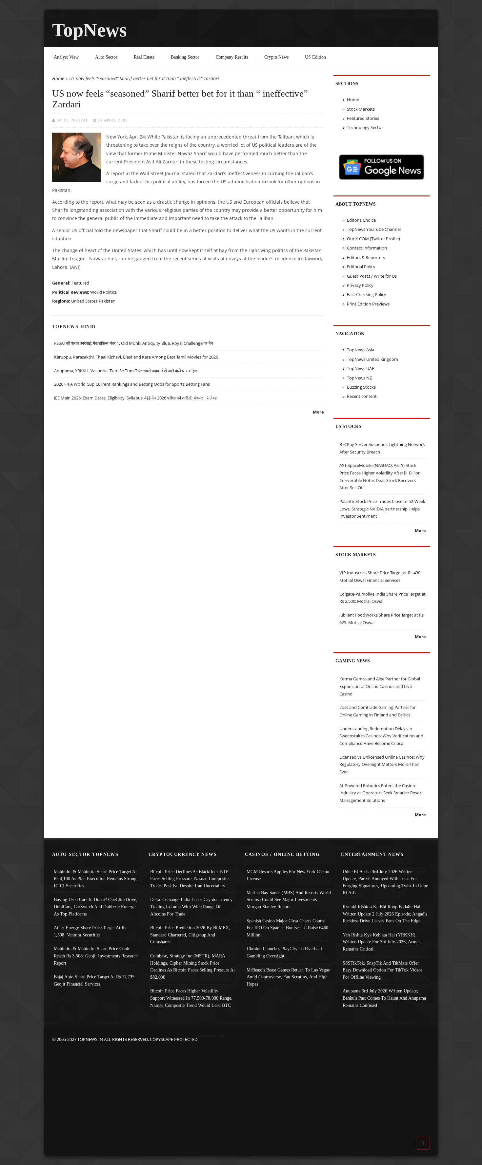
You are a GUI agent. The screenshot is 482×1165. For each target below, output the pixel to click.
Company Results (232, 57)
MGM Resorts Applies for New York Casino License (288, 875)
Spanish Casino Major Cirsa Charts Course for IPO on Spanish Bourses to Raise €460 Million (287, 927)
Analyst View (66, 57)
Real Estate (144, 57)
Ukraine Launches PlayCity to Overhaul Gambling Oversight (284, 952)
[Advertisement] (241, 1089)
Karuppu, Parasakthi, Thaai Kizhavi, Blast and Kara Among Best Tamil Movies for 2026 (136, 357)
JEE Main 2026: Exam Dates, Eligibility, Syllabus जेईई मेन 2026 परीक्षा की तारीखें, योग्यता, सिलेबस (135, 398)
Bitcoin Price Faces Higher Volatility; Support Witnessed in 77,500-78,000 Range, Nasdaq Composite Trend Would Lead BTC (191, 998)
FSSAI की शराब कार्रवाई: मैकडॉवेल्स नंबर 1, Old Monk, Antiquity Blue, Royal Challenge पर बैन (133, 343)
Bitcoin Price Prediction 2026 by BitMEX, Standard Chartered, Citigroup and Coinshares (190, 934)
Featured (80, 283)
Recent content (362, 396)
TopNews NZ (359, 378)
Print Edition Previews (368, 304)
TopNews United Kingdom (372, 359)
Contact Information (367, 248)
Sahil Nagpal (73, 120)
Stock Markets (361, 109)
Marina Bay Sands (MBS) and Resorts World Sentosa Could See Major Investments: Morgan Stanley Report (289, 899)
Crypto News (276, 57)
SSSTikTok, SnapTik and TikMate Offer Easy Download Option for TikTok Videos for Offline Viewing (382, 970)
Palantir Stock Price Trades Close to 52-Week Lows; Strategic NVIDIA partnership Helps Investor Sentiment (382, 508)
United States (84, 301)
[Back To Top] (423, 1143)
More (318, 412)
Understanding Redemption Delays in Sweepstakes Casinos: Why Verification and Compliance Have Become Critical (381, 736)
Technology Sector (365, 127)
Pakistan (107, 301)
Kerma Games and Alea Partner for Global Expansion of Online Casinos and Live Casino (379, 686)
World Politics (103, 292)
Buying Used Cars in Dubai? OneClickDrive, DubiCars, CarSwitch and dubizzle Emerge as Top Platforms (95, 906)
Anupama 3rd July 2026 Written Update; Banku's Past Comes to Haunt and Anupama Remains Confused (384, 998)
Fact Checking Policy (366, 294)
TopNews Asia (360, 350)
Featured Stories (363, 118)
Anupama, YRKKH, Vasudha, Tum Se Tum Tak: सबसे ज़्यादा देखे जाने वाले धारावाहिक (126, 371)
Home (58, 78)
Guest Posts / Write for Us (372, 276)
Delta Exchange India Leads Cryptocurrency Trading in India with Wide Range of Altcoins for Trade (191, 906)
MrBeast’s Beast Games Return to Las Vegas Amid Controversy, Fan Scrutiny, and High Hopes (288, 977)
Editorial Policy (361, 266)
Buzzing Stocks (361, 387)
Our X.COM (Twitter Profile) (373, 239)
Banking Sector (185, 57)
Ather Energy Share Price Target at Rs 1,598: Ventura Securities (90, 931)
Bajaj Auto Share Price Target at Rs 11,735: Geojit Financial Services (95, 980)
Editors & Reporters (366, 257)
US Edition (315, 57)
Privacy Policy (360, 285)
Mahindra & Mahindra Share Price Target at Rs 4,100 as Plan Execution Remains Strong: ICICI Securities (96, 878)
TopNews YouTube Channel (374, 229)
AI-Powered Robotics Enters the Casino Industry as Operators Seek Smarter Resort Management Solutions (381, 793)
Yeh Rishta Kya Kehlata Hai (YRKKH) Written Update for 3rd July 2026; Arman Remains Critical (382, 942)
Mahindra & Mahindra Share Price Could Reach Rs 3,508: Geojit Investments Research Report (96, 955)
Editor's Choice (361, 220)
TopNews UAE (360, 368)
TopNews (89, 30)
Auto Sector (106, 57)
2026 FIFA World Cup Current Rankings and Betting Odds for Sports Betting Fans (132, 384)
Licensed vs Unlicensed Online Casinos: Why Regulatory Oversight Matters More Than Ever (382, 764)
